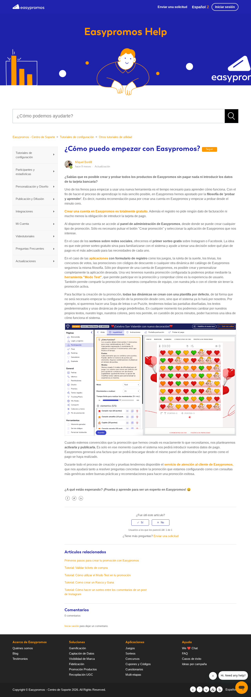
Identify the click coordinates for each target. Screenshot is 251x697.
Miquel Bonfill (83, 162)
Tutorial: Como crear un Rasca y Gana (89, 582)
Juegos (130, 648)
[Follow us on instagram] (220, 689)
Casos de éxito (191, 658)
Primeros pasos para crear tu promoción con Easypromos (102, 560)
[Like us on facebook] (200, 689)
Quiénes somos (23, 648)
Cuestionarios (134, 669)
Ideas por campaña (194, 664)
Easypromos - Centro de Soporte (34, 137)
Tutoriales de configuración (77, 137)
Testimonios (20, 658)
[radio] (140, 522)
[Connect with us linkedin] (213, 689)
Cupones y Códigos (138, 664)
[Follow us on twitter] (193, 689)
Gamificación (77, 648)
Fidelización (76, 664)
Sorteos (131, 653)
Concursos (133, 658)
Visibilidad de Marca (82, 658)
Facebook (67, 501)
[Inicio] (28, 6)
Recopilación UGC (81, 674)
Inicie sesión (72, 626)
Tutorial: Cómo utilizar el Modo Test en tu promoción (98, 575)
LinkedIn (81, 501)
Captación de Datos (81, 653)
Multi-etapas (133, 674)
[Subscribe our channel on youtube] (206, 689)
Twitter (74, 501)
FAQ (185, 653)
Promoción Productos (83, 669)
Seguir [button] (209, 149)
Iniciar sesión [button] (225, 7)
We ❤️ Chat (190, 648)
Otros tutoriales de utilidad (115, 137)
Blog (15, 653)
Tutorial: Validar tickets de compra (86, 567)
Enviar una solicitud (172, 7)
